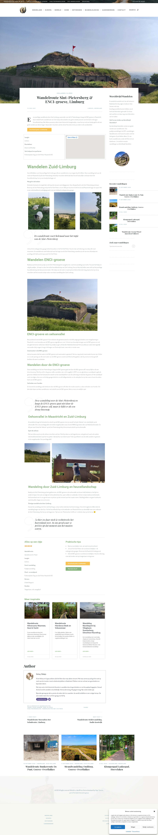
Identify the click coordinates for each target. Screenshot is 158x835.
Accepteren (117, 827)
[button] (154, 811)
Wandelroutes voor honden (37, 1)
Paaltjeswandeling (30, 569)
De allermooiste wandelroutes (39, 706)
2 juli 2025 (123, 224)
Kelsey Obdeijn (41, 674)
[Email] (49, 699)
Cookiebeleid (128, 831)
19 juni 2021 (31, 108)
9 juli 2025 (123, 212)
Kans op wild (48, 707)
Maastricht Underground (93, 551)
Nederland (98, 108)
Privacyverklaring (135, 831)
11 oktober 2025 (125, 199)
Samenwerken (48, 823)
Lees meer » (30, 651)
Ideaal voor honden (34, 707)
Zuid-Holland (51, 763)
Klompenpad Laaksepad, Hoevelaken (131, 220)
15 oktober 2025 (125, 187)
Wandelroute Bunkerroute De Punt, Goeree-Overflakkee (132, 196)
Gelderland (113, 763)
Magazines (86, 1)
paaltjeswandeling (34, 708)
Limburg (90, 108)
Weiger (133, 827)
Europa (48, 818)
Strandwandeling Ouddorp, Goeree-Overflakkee (131, 208)
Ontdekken (49, 821)
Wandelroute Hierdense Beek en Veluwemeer (63, 625)
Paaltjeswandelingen (57, 1)
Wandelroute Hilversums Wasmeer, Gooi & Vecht (36, 625)
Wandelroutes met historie (52, 708)
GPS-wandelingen (73, 1)
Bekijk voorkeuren (148, 827)
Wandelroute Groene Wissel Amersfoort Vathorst (131, 233)
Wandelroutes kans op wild (14, 1)
